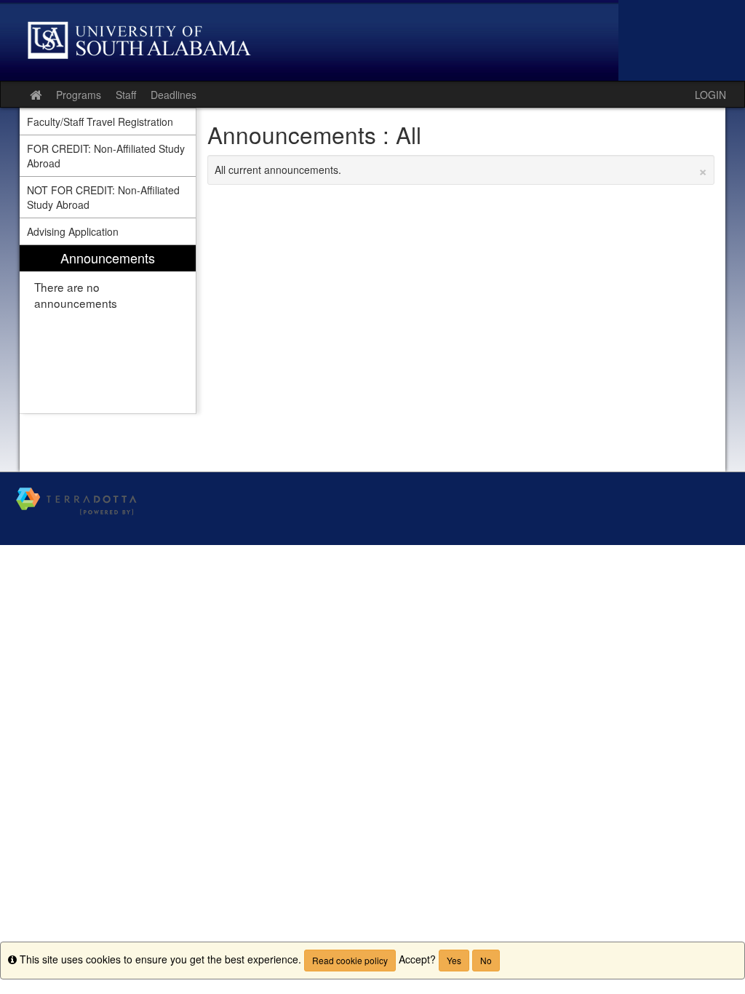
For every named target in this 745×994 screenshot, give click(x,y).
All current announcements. (461, 169)
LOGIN (710, 94)
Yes (454, 960)
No (486, 960)
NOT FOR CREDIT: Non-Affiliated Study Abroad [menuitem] (103, 197)
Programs (78, 94)
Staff (126, 94)
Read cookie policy (350, 960)
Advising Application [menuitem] (73, 231)
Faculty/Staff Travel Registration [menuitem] (100, 121)
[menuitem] (108, 329)
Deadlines (173, 94)
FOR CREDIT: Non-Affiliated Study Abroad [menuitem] (106, 155)
